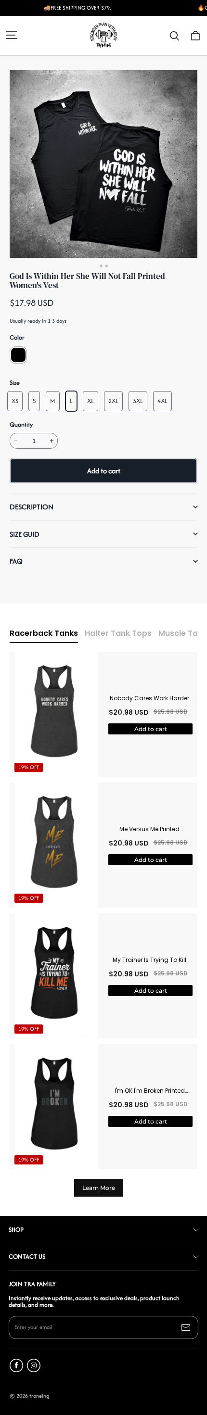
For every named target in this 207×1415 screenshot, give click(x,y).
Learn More (98, 1187)
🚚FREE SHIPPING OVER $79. (77, 8)
